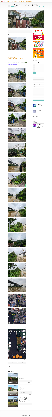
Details (29, 376)
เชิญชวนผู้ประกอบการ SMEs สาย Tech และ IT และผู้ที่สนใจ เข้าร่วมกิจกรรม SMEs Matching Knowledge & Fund (40, 106)
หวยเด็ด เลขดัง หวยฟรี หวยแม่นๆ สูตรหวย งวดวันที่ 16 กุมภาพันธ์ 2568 (39, 111)
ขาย (10, 1)
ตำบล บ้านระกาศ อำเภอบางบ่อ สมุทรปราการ (22, 390)
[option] (26, 19)
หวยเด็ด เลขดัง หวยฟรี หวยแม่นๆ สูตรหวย (27, 1)
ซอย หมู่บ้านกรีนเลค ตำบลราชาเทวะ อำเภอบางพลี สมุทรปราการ (22, 378)
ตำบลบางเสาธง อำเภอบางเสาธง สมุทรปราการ (22, 401)
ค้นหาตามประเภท (15, 1)
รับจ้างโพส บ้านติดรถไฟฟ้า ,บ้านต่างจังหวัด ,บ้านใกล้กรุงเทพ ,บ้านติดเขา (36, 121)
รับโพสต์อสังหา (20, 1)
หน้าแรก (8, 1)
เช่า (12, 1)
